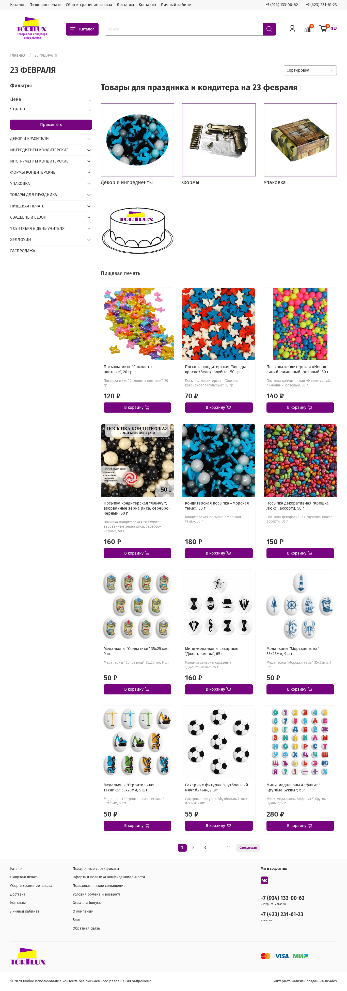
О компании (83, 911)
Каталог (17, 4)
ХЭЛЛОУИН (20, 239)
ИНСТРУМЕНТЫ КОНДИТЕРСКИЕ (39, 161)
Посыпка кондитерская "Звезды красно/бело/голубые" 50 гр (215, 369)
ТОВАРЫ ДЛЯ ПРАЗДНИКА (33, 194)
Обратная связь (86, 928)
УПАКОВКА (20, 183)
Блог (76, 920)
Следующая (248, 848)
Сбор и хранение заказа (89, 4)
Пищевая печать (45, 4)
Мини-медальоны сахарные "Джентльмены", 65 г (211, 651)
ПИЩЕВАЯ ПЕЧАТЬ (27, 206)
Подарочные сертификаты (96, 869)
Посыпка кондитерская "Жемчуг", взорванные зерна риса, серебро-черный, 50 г (137, 508)
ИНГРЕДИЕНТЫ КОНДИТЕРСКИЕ (39, 150)
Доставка (125, 4)
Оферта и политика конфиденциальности (109, 877)
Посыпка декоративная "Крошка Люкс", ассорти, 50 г (297, 506)
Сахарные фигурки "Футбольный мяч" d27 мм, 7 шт (216, 787)
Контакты (147, 4)
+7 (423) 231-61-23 (321, 4)
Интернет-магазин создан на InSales (305, 981)
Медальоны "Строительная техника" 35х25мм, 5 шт (129, 787)
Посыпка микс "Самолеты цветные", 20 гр (128, 369)
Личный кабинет (177, 4)
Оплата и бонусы (87, 903)
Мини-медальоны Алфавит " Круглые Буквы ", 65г (293, 787)
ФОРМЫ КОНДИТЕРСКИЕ (32, 172)
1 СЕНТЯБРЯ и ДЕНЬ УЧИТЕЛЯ (37, 228)
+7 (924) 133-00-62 (282, 4)
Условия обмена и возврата (96, 894)
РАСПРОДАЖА (22, 250)
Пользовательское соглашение (99, 886)
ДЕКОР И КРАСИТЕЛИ (29, 138)
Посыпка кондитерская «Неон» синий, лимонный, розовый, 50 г (297, 369)
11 (229, 847)
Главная (17, 55)
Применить (51, 124)
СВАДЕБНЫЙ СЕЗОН (28, 217)
